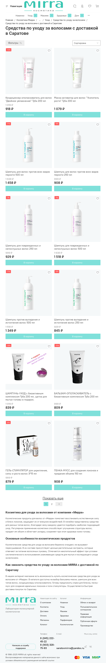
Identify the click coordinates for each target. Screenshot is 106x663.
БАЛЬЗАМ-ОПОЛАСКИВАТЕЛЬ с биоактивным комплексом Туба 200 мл (76, 395)
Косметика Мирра (26, 20)
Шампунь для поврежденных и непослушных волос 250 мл (23, 247)
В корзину (29, 114)
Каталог (43, 624)
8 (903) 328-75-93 (47, 646)
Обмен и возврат (88, 602)
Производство (86, 625)
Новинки (20, 15)
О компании (45, 602)
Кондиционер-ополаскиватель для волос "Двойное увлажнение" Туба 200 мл (29, 99)
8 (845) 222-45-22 (47, 640)
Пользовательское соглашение (88, 608)
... (40, 20)
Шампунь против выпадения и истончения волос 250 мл (71, 321)
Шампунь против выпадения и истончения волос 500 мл (23, 321)
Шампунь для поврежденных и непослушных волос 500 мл (71, 247)
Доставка (44, 611)
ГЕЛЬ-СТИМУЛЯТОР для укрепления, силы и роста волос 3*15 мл (27, 472)
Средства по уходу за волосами (69, 20)
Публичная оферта (88, 621)
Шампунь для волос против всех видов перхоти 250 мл (76, 173)
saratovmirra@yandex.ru (70, 648)
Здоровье (62, 15)
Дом (77, 15)
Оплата (43, 615)
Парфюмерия (66, 620)
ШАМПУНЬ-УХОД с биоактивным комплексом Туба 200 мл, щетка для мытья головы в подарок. (26, 396)
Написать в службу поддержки (20, 646)
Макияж (45, 15)
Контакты (44, 607)
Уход (30, 15)
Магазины (44, 620)
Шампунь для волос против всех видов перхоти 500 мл (28, 173)
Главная (9, 20)
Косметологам (66, 624)
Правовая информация (86, 615)
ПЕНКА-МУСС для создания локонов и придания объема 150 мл (76, 472)
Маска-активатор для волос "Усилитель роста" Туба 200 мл (76, 99)
